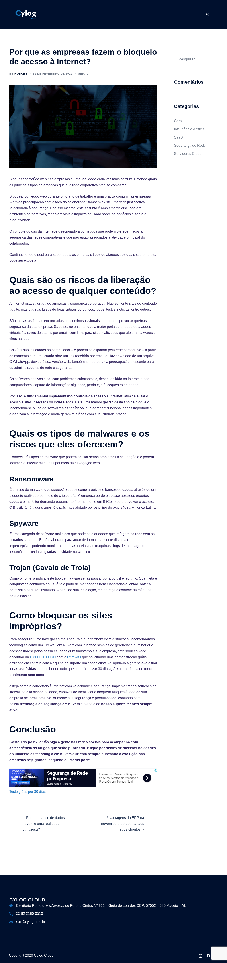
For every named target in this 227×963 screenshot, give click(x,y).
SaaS (178, 137)
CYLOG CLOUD (43, 657)
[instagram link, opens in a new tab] (200, 955)
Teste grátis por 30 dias (27, 792)
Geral (83, 73)
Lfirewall (74, 657)
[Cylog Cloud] (26, 14)
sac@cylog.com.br (30, 922)
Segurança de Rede (190, 145)
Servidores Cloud (188, 154)
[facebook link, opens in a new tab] (208, 955)
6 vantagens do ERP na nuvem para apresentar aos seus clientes (122, 824)
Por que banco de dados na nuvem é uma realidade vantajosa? (46, 824)
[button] (207, 14)
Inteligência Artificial (189, 129)
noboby (20, 73)
